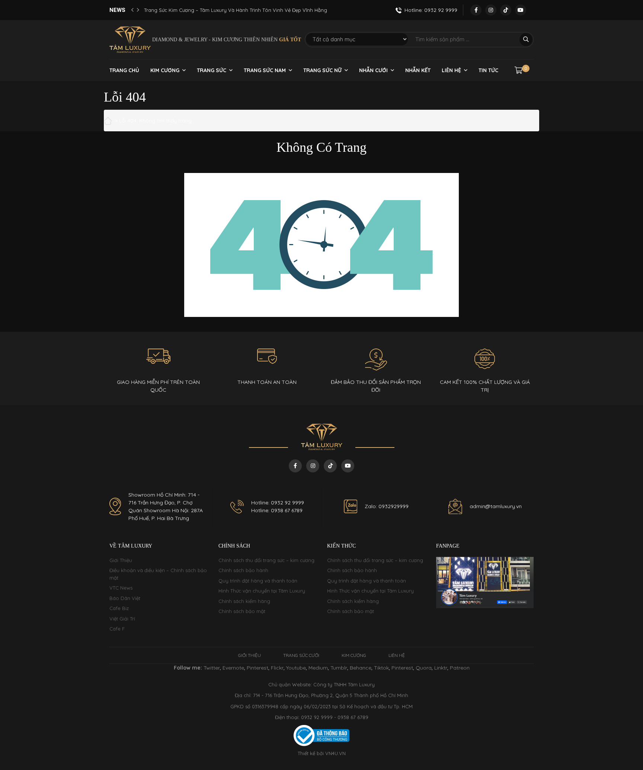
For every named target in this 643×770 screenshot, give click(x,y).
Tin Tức (488, 70)
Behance (360, 667)
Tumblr (338, 667)
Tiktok (381, 667)
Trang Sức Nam (265, 70)
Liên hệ (451, 70)
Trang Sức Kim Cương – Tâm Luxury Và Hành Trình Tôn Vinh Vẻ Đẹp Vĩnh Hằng (235, 10)
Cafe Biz (119, 608)
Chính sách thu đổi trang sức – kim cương (266, 560)
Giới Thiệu (120, 560)
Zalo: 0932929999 (387, 506)
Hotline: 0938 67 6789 (277, 510)
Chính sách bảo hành (243, 570)
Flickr (277, 667)
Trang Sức (211, 70)
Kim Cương (164, 70)
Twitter (212, 667)
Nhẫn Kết (418, 70)
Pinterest (257, 667)
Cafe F (117, 629)
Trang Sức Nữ (322, 70)
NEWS (117, 10)
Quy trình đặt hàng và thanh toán (257, 581)
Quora (424, 667)
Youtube (296, 667)
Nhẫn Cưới (373, 70)
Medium (318, 667)
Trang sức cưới (301, 655)
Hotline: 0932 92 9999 (277, 502)
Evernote (233, 667)
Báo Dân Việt (124, 598)
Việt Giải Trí (122, 619)
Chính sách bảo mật (241, 611)
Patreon (460, 667)
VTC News (120, 588)
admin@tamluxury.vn (496, 506)
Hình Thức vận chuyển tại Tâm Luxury (261, 591)
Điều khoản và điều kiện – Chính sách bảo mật (158, 574)
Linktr (440, 667)
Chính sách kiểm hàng (244, 601)
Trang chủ (124, 70)
